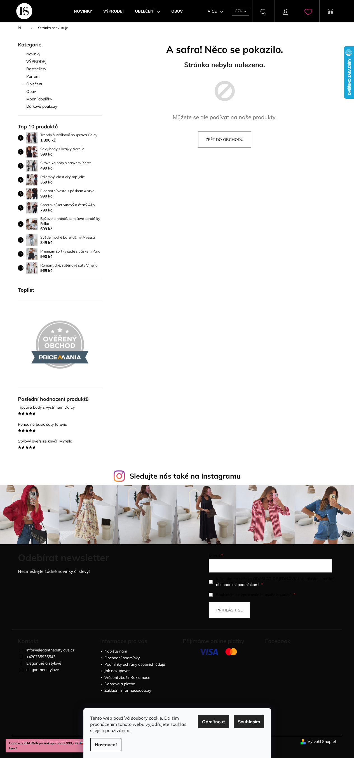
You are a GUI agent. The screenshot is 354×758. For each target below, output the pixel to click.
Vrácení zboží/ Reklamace (127, 677)
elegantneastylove (42, 669)
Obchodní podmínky (122, 657)
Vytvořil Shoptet (322, 741)
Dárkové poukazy (41, 106)
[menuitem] (83, 11)
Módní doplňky (39, 99)
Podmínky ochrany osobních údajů (134, 664)
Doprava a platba (119, 683)
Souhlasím (249, 721)
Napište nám (115, 651)
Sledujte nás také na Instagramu (185, 476)
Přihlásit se (229, 610)
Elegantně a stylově (43, 663)
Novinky (33, 54)
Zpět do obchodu (224, 139)
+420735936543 (40, 656)
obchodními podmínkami (237, 584)
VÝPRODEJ (36, 61)
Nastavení (106, 744)
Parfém (32, 76)
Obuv (31, 91)
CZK (239, 10)
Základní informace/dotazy (127, 690)
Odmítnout (213, 721)
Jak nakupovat (117, 670)
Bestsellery (36, 68)
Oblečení (34, 83)
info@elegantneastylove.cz (50, 650)
